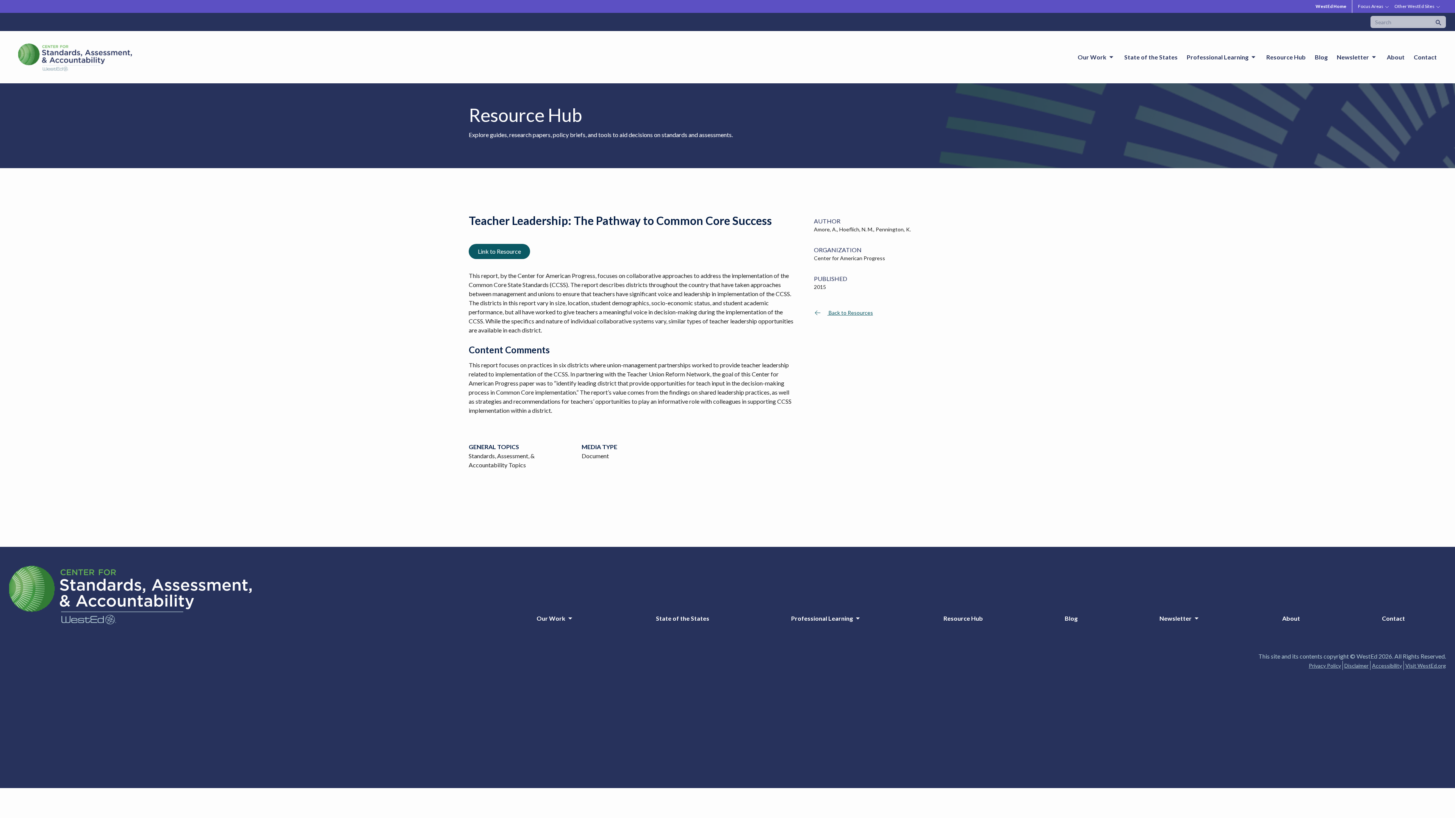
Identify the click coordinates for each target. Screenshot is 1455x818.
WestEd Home (1331, 6)
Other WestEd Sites (1414, 6)
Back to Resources (850, 312)
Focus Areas (1370, 6)
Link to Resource (499, 251)
